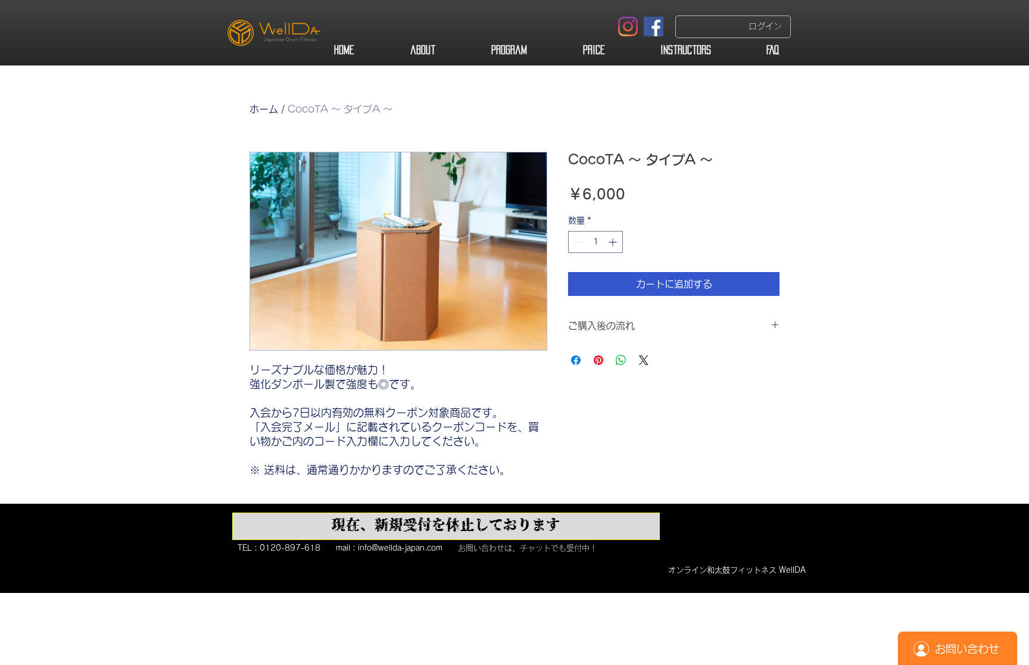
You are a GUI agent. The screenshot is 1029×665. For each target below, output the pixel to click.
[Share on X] (644, 360)
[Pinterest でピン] (598, 360)
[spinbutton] (595, 242)
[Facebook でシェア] (576, 360)
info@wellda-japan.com (400, 548)
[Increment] (613, 242)
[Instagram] (628, 26)
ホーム (264, 109)
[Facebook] (653, 26)
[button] (446, 526)
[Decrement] (577, 242)
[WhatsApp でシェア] (621, 360)
